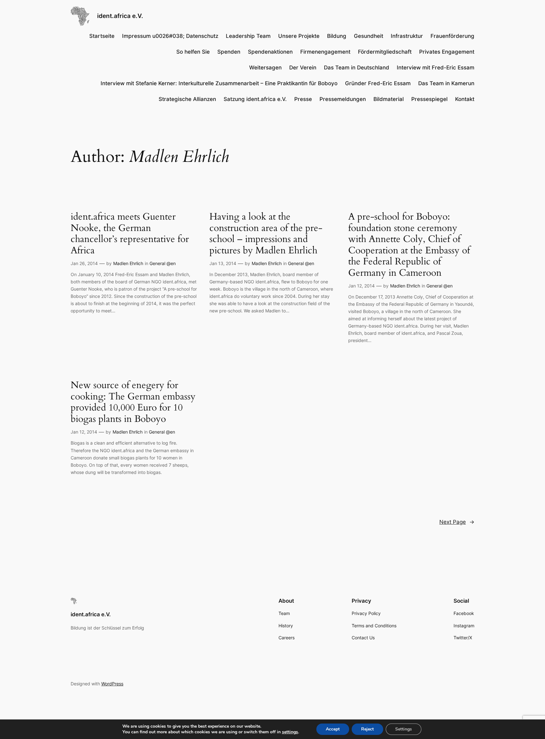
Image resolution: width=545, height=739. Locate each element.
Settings (403, 729)
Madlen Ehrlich (128, 263)
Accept (333, 729)
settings (290, 732)
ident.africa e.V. (120, 16)
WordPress (112, 683)
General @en (162, 263)
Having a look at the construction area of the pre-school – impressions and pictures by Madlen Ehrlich (265, 233)
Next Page (456, 522)
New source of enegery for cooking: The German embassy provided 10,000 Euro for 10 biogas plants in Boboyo (133, 402)
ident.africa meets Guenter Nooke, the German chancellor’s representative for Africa (130, 233)
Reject (367, 729)
